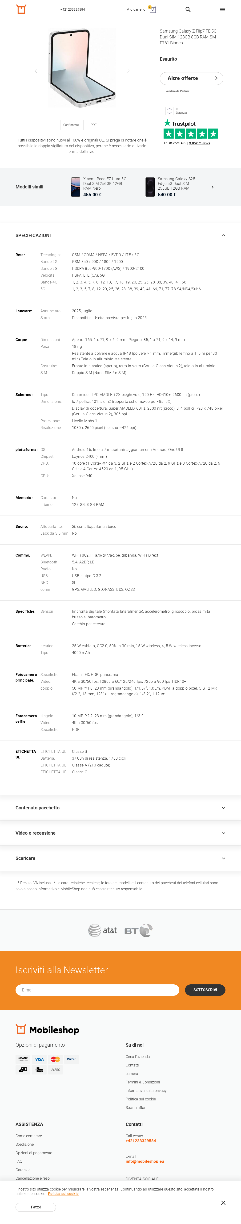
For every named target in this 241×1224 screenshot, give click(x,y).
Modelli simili (29, 187)
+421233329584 (72, 9)
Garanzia (23, 1170)
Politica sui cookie (141, 1099)
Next (128, 71)
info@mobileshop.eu (145, 1161)
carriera (132, 1073)
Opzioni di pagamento (34, 1153)
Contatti (132, 1065)
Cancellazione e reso (33, 1178)
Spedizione (25, 1144)
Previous (36, 71)
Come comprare (29, 1136)
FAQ (19, 1161)
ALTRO (55, 1069)
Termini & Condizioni (143, 1082)
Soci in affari (136, 1107)
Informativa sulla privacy (146, 1090)
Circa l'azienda (138, 1056)
